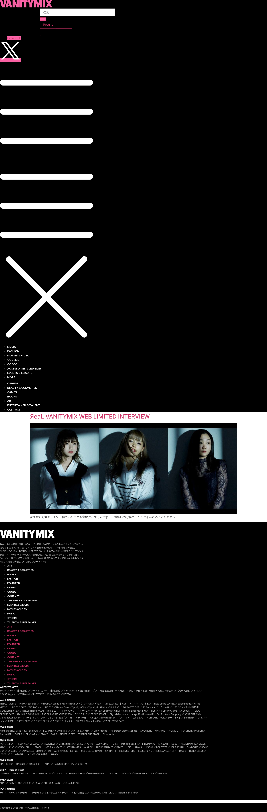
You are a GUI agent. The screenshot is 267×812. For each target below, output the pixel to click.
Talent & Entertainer (21, 622)
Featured (13, 583)
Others (12, 618)
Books (11, 574)
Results (48, 24)
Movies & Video (17, 609)
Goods (11, 591)
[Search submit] (43, 19)
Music (11, 613)
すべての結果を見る (56, 32)
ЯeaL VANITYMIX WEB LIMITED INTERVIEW (90, 416)
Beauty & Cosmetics (20, 570)
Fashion (12, 578)
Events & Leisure (18, 605)
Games (11, 587)
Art (9, 565)
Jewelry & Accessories (22, 600)
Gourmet (13, 596)
